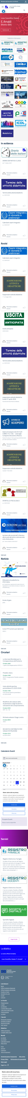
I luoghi (3, 1005)
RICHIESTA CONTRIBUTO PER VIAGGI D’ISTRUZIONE (12, 730)
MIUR (2, 986)
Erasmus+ (3, 1050)
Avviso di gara (6, 600)
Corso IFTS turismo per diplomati (13, 629)
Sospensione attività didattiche (12, 294)
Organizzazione (5, 1012)
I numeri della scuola (6, 1008)
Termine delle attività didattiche (12, 192)
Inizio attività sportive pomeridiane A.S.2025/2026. (12, 687)
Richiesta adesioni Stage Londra (13, 717)
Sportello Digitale (8, 919)
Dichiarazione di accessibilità (18, 1059)
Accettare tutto (14, 1086)
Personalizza (14, 1090)
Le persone (4, 1007)
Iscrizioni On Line (5, 994)
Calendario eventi (5, 1042)
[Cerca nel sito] (24, 10)
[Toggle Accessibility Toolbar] (3, 11)
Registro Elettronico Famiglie (12, 859)
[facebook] (8, 1065)
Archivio (3, 1048)
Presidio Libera (7, 673)
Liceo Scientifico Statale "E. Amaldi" (12, 959)
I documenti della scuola (7, 1010)
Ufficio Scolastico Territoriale (8, 990)
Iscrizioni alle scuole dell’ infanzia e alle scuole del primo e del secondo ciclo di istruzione (13, 537)
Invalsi (2, 996)
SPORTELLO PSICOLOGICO (11, 500)
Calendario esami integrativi (11, 222)
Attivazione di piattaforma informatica (10, 581)
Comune (3, 998)
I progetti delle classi (6, 1032)
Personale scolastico (6, 1020)
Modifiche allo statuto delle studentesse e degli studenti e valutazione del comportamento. (13, 703)
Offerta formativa (5, 1031)
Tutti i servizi (4, 1025)
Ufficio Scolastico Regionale (8, 988)
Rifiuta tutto (14, 1094)
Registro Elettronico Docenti (12, 887)
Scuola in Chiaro (5, 992)
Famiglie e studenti (6, 1021)
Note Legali (4, 1062)
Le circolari (3, 1040)
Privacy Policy (4, 1059)
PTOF (2, 1047)
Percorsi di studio (5, 1023)
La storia (3, 1014)
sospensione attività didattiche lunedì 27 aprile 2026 (12, 398)
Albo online (4, 1043)
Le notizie (3, 1038)
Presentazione (4, 1003)
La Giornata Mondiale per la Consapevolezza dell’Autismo (12, 660)
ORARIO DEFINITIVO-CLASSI (11, 160)
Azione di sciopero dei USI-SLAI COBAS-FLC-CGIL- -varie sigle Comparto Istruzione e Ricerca (12, 434)
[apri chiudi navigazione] (3, 7)
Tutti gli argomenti (5, 1052)
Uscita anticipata (7, 328)
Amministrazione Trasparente (9, 1057)
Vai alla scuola (5, 30)
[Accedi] (25, 2)
